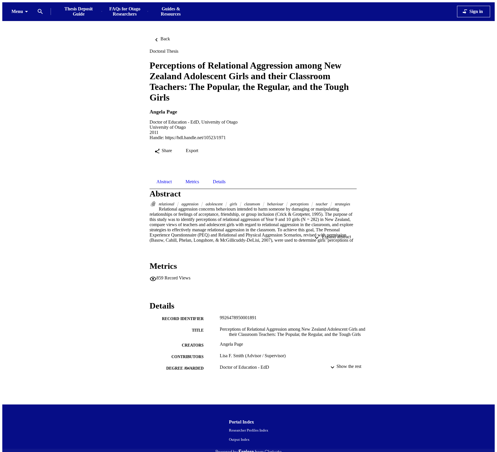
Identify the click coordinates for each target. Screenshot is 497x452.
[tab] (164, 182)
